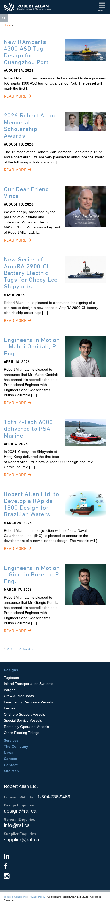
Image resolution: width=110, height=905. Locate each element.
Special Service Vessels (23, 720)
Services (11, 740)
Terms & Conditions (15, 896)
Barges (9, 690)
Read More (16, 96)
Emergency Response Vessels (28, 702)
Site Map (11, 771)
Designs (11, 670)
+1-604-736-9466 (52, 796)
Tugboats (11, 677)
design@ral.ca (20, 811)
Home (7, 25)
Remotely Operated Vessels (26, 727)
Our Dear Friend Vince (26, 192)
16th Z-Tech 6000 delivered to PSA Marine (28, 428)
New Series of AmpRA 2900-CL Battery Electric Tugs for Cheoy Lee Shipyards (31, 273)
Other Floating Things (21, 733)
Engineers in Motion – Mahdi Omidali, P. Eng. (32, 346)
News (8, 753)
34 (20, 649)
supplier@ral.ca (21, 839)
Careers (10, 759)
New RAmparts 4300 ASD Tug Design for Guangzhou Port (26, 51)
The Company (16, 746)
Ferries (9, 708)
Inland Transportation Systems (28, 684)
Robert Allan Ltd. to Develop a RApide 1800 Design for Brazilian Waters (31, 503)
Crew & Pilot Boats (19, 696)
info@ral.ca (17, 825)
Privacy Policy (37, 896)
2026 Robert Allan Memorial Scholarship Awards (29, 125)
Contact (11, 765)
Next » (28, 649)
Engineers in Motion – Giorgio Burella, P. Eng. (32, 574)
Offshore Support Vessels (24, 714)
